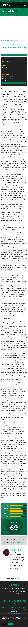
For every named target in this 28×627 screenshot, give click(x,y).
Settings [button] (4, 623)
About (7, 1)
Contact (11, 1)
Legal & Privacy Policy (23, 608)
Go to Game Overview (14, 83)
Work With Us (12, 608)
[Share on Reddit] (18, 578)
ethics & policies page (18, 542)
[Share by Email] (20, 578)
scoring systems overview (8, 540)
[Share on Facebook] (17, 578)
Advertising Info (17, 608)
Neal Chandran (11, 40)
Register (21, 1)
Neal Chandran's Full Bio (17, 572)
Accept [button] (10, 623)
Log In (17, 1)
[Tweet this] (15, 578)
